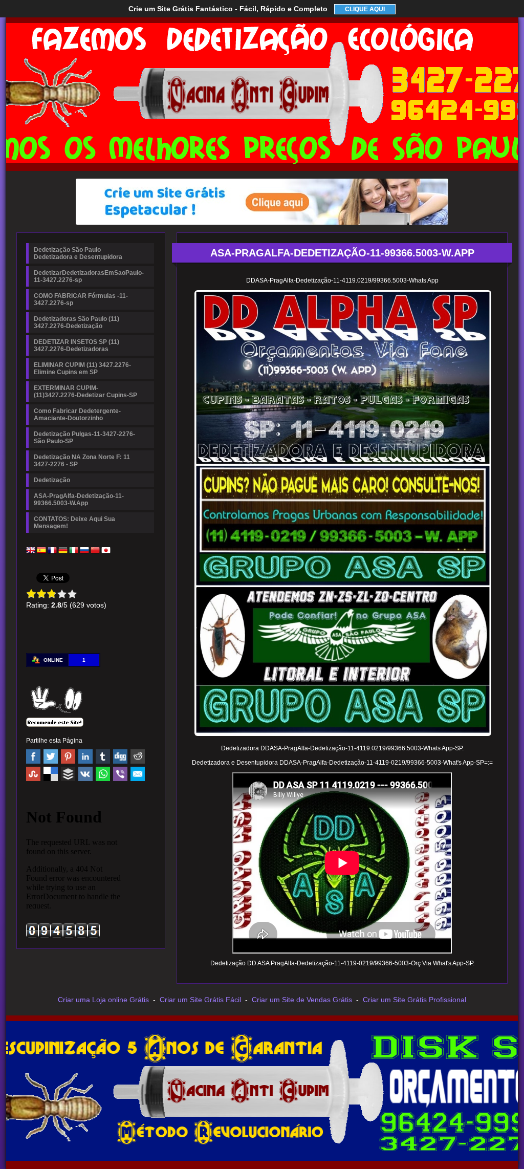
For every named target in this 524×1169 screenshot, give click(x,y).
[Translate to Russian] (84, 552)
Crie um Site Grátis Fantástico (228, 9)
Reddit (137, 756)
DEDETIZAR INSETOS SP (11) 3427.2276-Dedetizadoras (76, 345)
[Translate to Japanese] (106, 552)
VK (85, 774)
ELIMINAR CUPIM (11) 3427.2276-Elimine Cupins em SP (82, 368)
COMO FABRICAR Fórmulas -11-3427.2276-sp (81, 299)
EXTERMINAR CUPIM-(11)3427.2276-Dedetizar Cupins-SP (85, 391)
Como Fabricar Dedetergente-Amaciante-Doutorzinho (77, 414)
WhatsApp (103, 774)
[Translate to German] (63, 552)
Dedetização (52, 480)
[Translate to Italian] (73, 552)
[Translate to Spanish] (41, 552)
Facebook (33, 756)
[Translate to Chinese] (95, 552)
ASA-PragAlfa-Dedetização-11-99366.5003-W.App (79, 499)
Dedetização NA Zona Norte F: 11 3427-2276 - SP (82, 460)
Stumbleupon (33, 774)
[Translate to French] (52, 552)
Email (137, 774)
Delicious (50, 774)
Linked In (85, 756)
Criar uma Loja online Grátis (103, 999)
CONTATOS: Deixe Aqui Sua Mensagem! (74, 522)
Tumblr (103, 756)
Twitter (50, 756)
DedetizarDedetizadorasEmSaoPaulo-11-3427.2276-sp (89, 276)
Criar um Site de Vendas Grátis (302, 999)
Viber (120, 774)
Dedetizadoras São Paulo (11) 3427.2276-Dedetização (76, 322)
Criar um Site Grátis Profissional (414, 999)
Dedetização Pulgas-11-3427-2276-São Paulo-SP (84, 437)
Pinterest (68, 756)
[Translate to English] (30, 552)
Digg (120, 756)
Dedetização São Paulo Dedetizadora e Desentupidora (78, 253)
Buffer (68, 774)
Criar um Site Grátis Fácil (200, 999)
